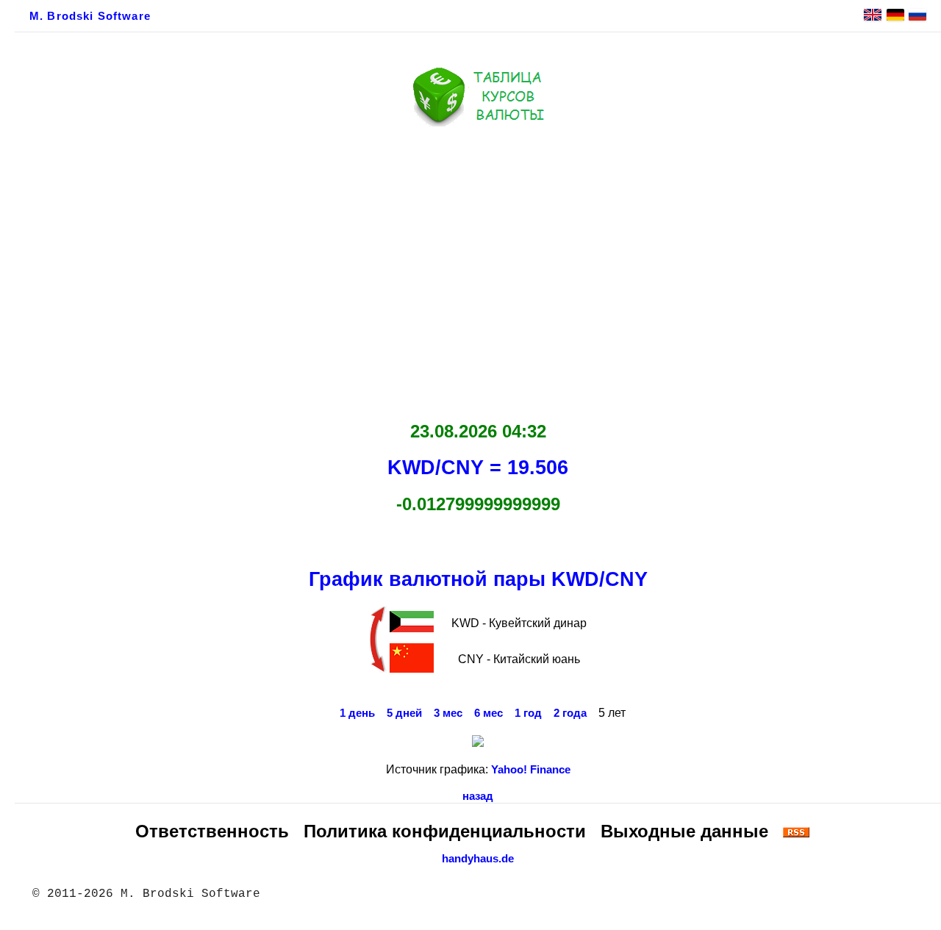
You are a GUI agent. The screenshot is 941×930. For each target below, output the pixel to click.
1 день (357, 713)
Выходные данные (684, 831)
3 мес (448, 713)
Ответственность (212, 831)
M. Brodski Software (90, 16)
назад (477, 796)
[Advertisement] (478, 270)
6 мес (488, 713)
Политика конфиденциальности (445, 831)
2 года (570, 713)
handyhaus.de (478, 859)
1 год (528, 713)
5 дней (404, 713)
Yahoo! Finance (530, 770)
